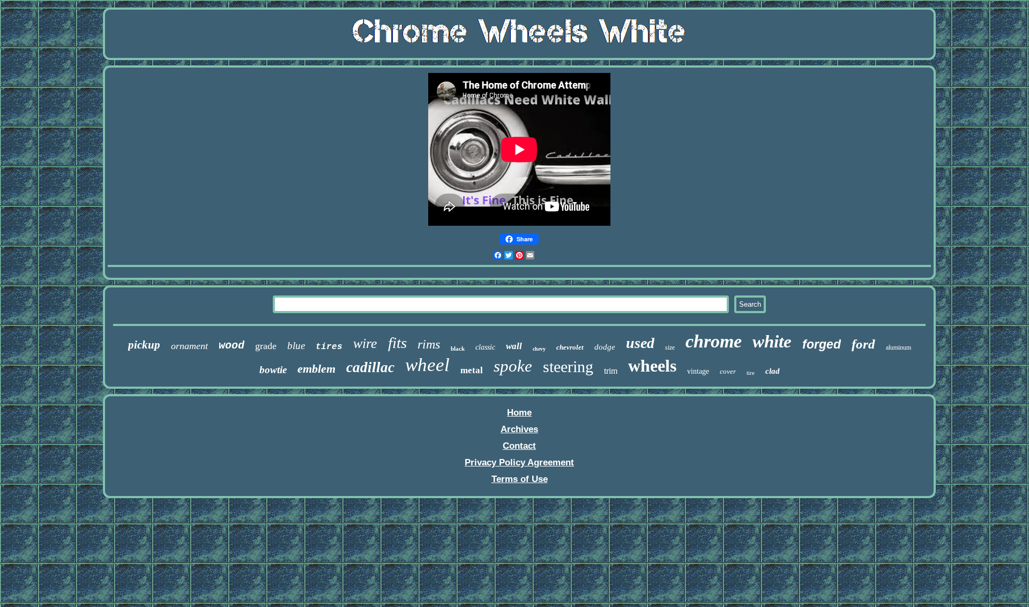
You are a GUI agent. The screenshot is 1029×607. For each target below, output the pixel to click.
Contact (519, 446)
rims (428, 344)
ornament (189, 345)
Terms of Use (519, 479)
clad (772, 371)
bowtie (273, 369)
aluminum (898, 347)
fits (397, 342)
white (772, 341)
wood (231, 345)
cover (728, 371)
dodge (604, 347)
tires (329, 347)
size (670, 347)
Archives (519, 429)
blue (296, 345)
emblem (316, 368)
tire (751, 372)
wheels (652, 365)
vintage (698, 371)
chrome (713, 341)
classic (485, 347)
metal (471, 370)
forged (821, 344)
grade (266, 345)
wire (365, 343)
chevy (539, 349)
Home (519, 413)
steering (568, 366)
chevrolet (570, 347)
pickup (144, 344)
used (640, 343)
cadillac (370, 367)
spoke (513, 366)
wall (514, 346)
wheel (427, 364)
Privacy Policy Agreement (519, 462)
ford (863, 344)
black (458, 348)
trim (610, 370)
